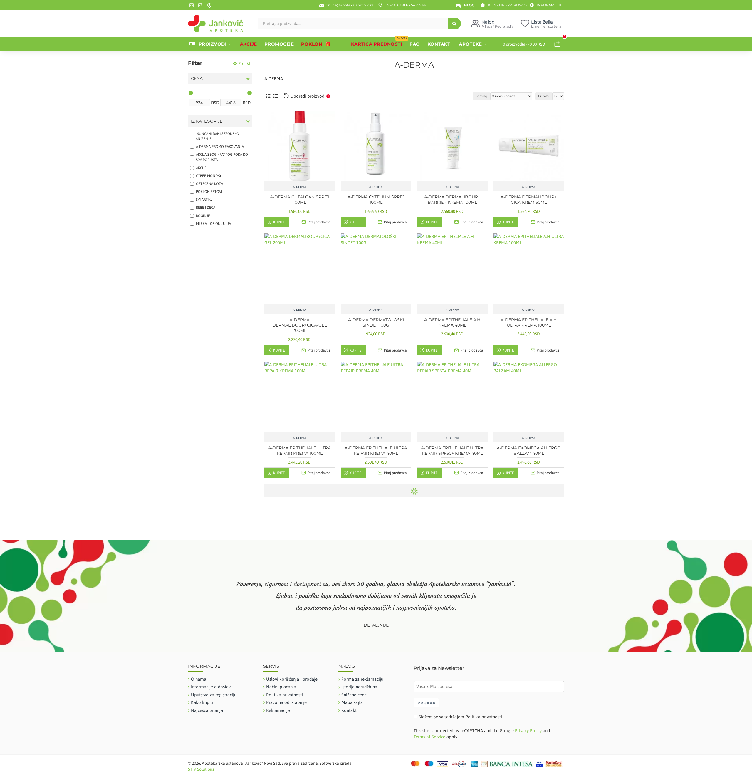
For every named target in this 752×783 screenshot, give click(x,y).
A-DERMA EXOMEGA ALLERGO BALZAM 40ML (529, 450)
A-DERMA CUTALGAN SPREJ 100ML (299, 199)
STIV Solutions (201, 769)
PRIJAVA (426, 702)
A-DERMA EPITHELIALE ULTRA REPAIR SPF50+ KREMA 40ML (452, 450)
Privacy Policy (528, 730)
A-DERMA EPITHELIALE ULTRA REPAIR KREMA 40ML (376, 450)
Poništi (245, 63)
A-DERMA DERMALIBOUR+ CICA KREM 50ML (529, 199)
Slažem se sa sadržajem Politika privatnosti (460, 716)
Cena (197, 78)
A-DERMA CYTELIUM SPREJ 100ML (376, 199)
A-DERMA (299, 186)
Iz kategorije (206, 121)
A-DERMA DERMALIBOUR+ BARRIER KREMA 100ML (452, 199)
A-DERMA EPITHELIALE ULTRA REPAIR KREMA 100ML (299, 450)
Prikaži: (543, 96)
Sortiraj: (481, 96)
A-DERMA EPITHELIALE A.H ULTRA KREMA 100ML (529, 322)
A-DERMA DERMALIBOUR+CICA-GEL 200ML (299, 325)
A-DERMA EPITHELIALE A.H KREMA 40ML (452, 322)
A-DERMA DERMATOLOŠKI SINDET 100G (376, 322)
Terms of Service (429, 736)
